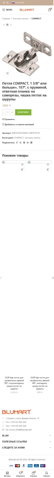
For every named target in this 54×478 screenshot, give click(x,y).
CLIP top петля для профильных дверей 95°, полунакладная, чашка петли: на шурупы (14, 383)
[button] (22, 169)
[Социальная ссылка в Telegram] (31, 143)
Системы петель (21, 18)
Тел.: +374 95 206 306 (16, 425)
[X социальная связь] (20, 143)
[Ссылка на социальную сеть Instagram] (7, 3)
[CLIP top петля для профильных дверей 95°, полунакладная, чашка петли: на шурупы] (14, 268)
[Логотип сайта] (27, 9)
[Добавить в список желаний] (22, 164)
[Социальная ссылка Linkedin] (28, 143)
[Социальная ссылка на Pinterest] (24, 143)
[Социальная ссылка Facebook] (4, 3)
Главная (6, 18)
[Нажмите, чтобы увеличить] (7, 73)
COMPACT (36, 18)
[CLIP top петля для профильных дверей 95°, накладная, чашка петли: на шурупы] (40, 268)
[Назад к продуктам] (7, 24)
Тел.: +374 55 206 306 (16, 422)
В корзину (23, 112)
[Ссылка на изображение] (16, 411)
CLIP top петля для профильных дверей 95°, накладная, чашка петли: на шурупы (40, 383)
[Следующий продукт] (11, 24)
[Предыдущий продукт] (4, 24)
